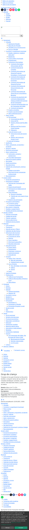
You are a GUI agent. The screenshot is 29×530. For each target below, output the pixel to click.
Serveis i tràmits (5, 444)
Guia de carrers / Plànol (10, 460)
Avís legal (6, 505)
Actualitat (7, 350)
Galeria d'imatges (8, 469)
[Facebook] (5, 9)
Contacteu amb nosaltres (8, 7)
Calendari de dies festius (10, 462)
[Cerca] (21, 36)
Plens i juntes (7, 409)
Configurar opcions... (6, 524)
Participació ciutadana (9, 434)
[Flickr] (7, 9)
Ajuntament (4, 403)
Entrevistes (6, 365)
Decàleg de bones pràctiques (11, 442)
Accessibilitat (7, 507)
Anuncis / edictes (8, 414)
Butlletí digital (7, 363)
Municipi (3, 455)
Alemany (8, 19)
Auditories (6, 411)
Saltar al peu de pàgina (9, 4)
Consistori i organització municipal (13, 407)
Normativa (6, 422)
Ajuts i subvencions (9, 418)
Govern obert (5, 431)
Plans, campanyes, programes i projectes (15, 412)
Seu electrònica (7, 425)
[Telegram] (16, 9)
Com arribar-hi (7, 456)
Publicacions (7, 471)
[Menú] (1, 38)
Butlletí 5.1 (6, 361)
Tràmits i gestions (8, 449)
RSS (4, 369)
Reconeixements (8, 429)
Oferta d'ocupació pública (10, 420)
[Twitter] (2, 9)
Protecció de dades (9, 503)
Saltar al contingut (7, 3)
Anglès (8, 17)
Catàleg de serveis (8, 447)
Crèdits (5, 499)
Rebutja (7, 527)
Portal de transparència (10, 433)
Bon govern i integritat (10, 438)
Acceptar (21, 527)
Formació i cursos (19, 350)
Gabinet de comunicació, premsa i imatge (15, 427)
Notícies (5, 356)
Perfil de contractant (9, 416)
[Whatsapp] (19, 9)
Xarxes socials (7, 367)
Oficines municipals (9, 445)
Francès (8, 21)
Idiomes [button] (5, 12)
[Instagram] (13, 9)
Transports (6, 458)
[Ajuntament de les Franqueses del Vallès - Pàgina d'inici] (10, 30)
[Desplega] (11, 350)
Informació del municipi (10, 464)
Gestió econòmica (8, 423)
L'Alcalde (5, 405)
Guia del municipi (8, 466)
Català (8, 14)
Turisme (5, 467)
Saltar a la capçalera (8, 1)
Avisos (5, 354)
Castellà (8, 15)
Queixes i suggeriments (10, 440)
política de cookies (16, 522)
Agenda (5, 358)
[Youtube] (10, 9)
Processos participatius (10, 436)
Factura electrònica (9, 451)
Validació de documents (10, 453)
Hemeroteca (7, 371)
